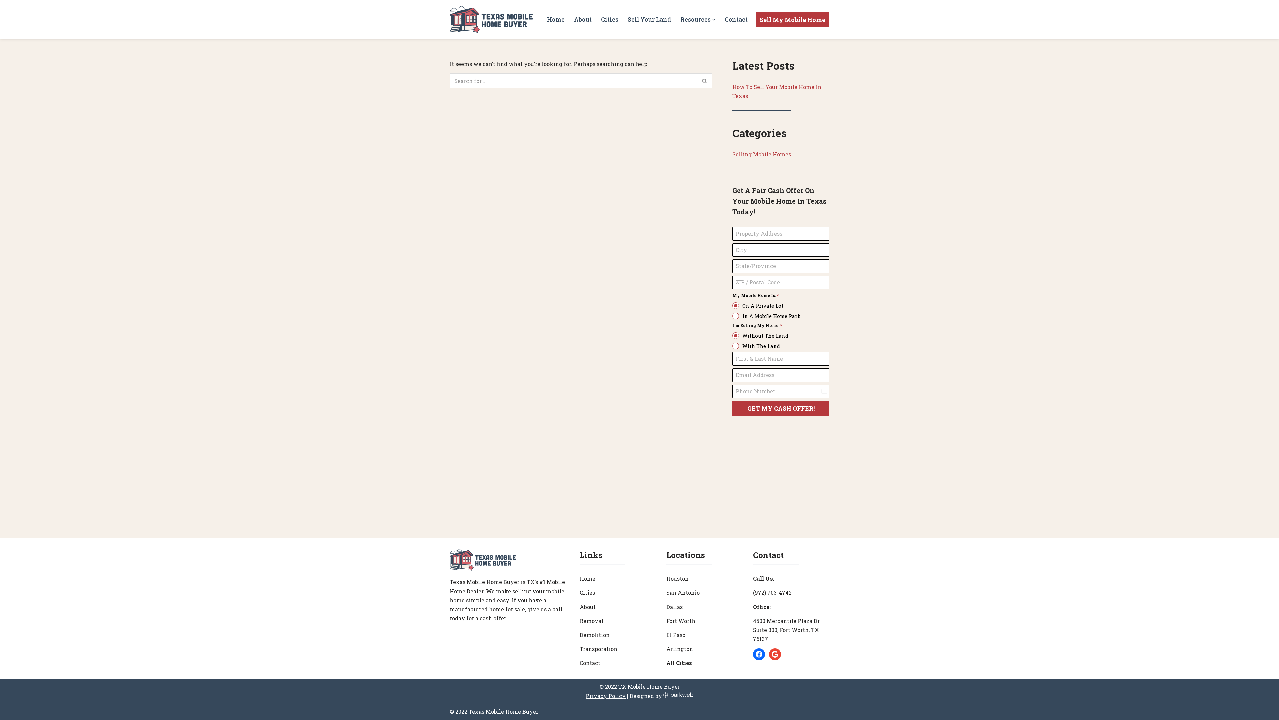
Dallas (674, 606)
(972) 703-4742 (772, 592)
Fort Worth (680, 620)
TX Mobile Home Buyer (649, 686)
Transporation (598, 648)
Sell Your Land (649, 19)
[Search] (704, 80)
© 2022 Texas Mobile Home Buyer (494, 711)
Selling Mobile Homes (761, 154)
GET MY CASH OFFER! (781, 408)
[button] (713, 19)
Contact (736, 19)
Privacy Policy (606, 695)
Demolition (595, 634)
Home (556, 19)
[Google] (775, 654)
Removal (591, 620)
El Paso (675, 634)
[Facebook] (759, 654)
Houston (677, 578)
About (583, 19)
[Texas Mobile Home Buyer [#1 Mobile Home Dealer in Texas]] (491, 19)
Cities (609, 19)
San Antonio (683, 592)
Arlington (679, 648)
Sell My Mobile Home (792, 20)
